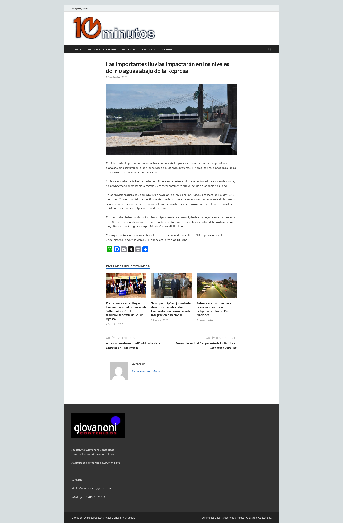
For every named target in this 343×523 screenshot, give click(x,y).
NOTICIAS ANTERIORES (102, 49)
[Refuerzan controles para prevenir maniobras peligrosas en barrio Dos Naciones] (217, 286)
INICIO (78, 49)
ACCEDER (166, 49)
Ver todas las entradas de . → (148, 371)
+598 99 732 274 (94, 497)
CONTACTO (148, 49)
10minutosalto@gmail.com (94, 488)
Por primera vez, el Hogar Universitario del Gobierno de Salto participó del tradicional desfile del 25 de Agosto (126, 311)
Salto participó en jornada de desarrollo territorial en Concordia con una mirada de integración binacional (171, 309)
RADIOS (126, 49)
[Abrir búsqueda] (269, 49)
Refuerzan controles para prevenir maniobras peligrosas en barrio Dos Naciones (214, 309)
